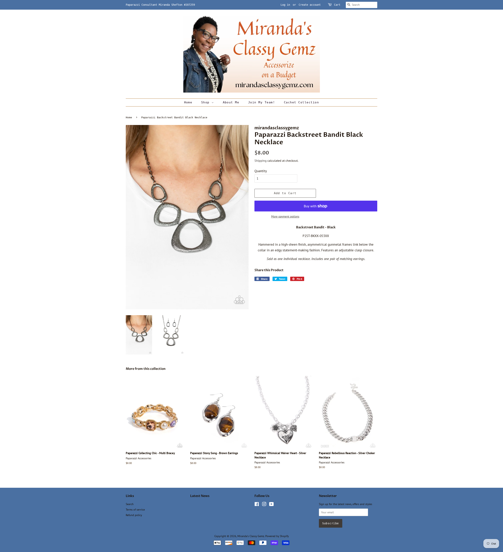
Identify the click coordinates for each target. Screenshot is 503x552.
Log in (285, 4)
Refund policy (134, 515)
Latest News (199, 496)
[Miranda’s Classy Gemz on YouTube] (271, 505)
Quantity (260, 171)
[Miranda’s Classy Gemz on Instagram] (264, 505)
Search (130, 504)
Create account (310, 4)
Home (188, 102)
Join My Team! (261, 102)
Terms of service (135, 509)
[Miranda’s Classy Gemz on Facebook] (256, 505)
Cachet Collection (301, 102)
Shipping (260, 161)
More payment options (285, 216)
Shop (206, 102)
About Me (231, 102)
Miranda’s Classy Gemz (250, 536)
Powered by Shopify (277, 536)
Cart (337, 4)
